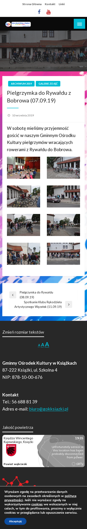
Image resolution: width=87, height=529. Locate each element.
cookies (37, 504)
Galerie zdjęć (48, 83)
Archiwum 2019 (21, 83)
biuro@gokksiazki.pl (48, 408)
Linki (62, 4)
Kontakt (50, 4)
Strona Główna (32, 4)
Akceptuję (15, 521)
